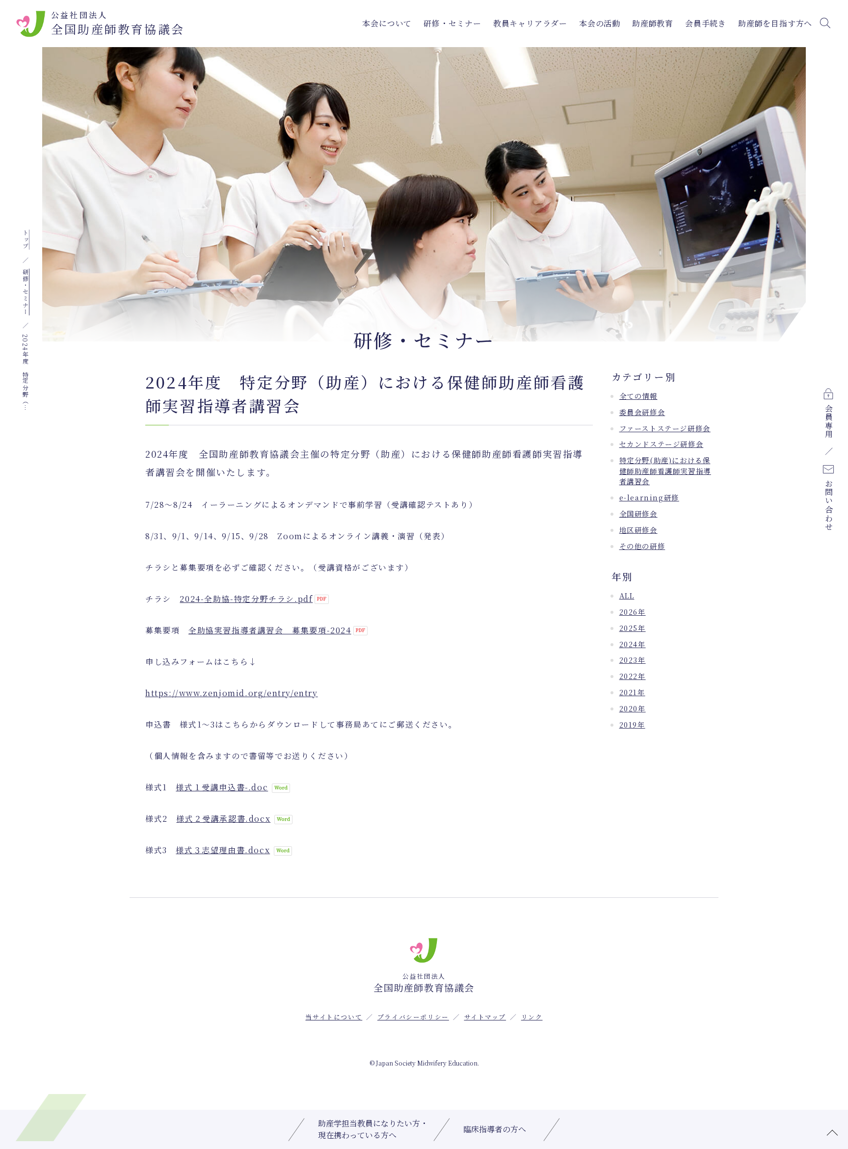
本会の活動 (599, 23)
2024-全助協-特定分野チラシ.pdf (246, 598)
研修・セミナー (452, 23)
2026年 (632, 611)
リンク (532, 1016)
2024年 (632, 644)
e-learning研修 (649, 497)
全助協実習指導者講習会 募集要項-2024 (269, 630)
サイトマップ (485, 1016)
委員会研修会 (642, 412)
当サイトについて (333, 1016)
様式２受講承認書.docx (223, 818)
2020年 (632, 708)
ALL (627, 595)
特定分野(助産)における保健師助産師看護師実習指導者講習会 (665, 470)
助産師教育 (652, 23)
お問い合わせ (828, 506)
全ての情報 (638, 396)
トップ (25, 240)
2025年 (632, 628)
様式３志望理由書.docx (223, 850)
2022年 (632, 676)
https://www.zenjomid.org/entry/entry (231, 693)
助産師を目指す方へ (775, 23)
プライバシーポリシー (413, 1016)
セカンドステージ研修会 (661, 444)
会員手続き (705, 23)
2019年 (632, 724)
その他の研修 (642, 546)
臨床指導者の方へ (494, 1129)
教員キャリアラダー (530, 23)
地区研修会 (638, 529)
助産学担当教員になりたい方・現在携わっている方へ (373, 1129)
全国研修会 (638, 513)
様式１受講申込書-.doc (222, 787)
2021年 (632, 692)
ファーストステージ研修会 (665, 428)
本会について (387, 23)
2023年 (632, 659)
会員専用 (828, 421)
